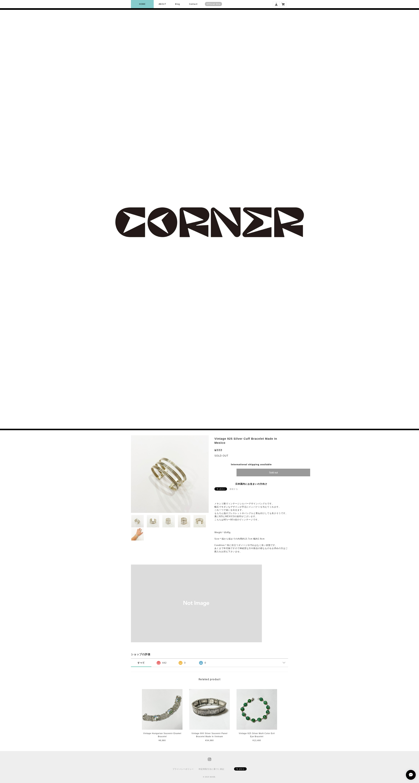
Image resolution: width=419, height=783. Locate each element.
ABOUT (162, 4)
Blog (177, 4)
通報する (233, 489)
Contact (193, 4)
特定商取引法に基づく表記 (211, 769)
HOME (142, 4)
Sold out (273, 472)
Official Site (213, 4)
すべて (141, 662)
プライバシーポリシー (183, 769)
